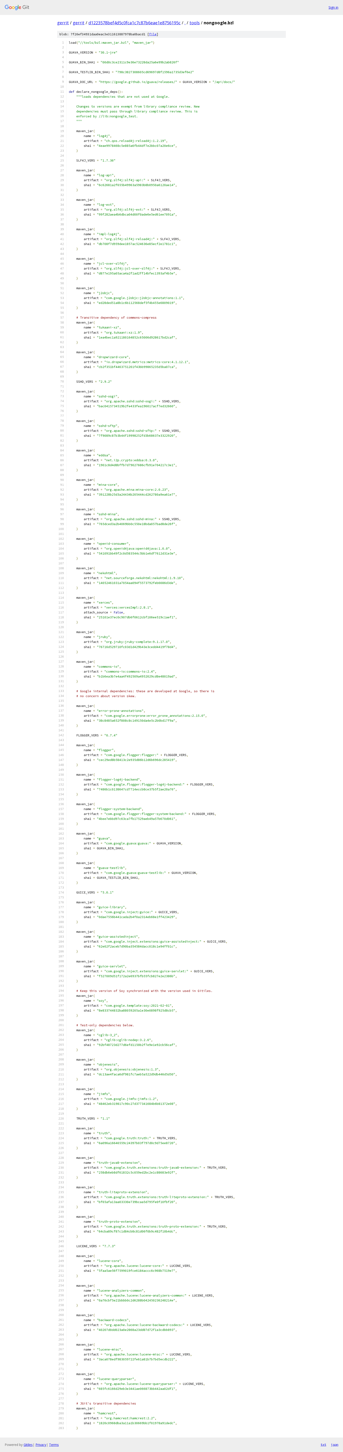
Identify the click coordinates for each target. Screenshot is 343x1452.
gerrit (63, 22)
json (334, 1444)
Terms (54, 1444)
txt (323, 1444)
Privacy (40, 1444)
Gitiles (28, 1444)
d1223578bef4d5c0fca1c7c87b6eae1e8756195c (134, 22)
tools (194, 22)
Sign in (333, 7)
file (153, 34)
